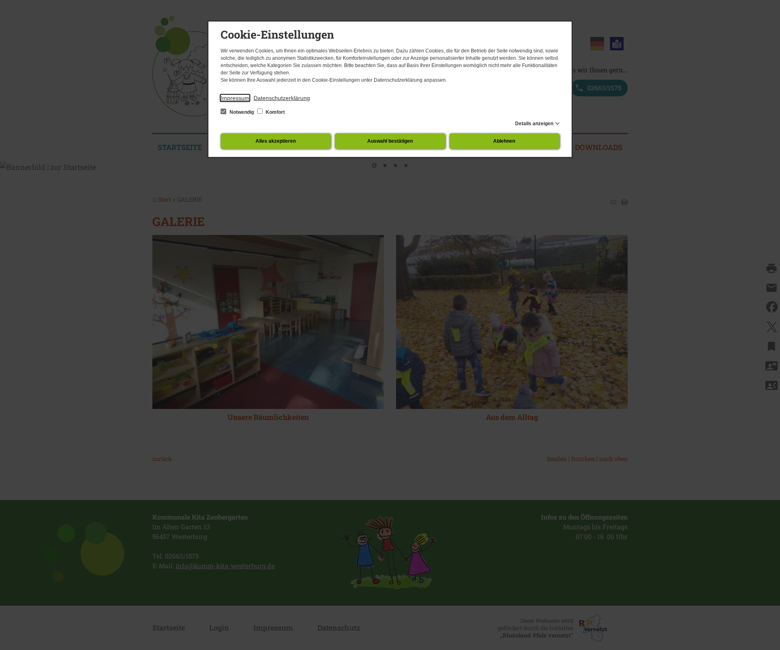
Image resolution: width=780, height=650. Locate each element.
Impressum (235, 98)
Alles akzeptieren (276, 141)
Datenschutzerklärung (282, 98)
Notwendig (241, 112)
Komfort (274, 112)
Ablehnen (504, 141)
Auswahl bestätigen (390, 141)
